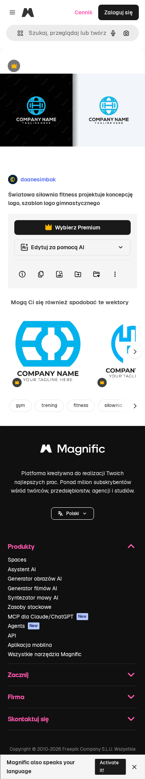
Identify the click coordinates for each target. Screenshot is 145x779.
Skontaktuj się (28, 719)
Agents (23, 625)
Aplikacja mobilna (30, 644)
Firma (16, 697)
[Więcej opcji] (115, 274)
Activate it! (109, 766)
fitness (80, 405)
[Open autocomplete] (17, 33)
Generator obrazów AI (35, 578)
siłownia (113, 405)
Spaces (17, 559)
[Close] (134, 767)
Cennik (84, 12)
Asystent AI (22, 569)
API (12, 635)
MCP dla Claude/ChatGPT (47, 616)
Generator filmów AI (32, 588)
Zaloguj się (118, 12)
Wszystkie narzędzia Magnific (45, 654)
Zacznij (18, 674)
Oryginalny (53, 66)
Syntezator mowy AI (33, 597)
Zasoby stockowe (29, 606)
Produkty (21, 546)
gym (20, 405)
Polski (72, 513)
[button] (72, 513)
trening (49, 405)
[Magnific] (72, 451)
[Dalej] (135, 351)
